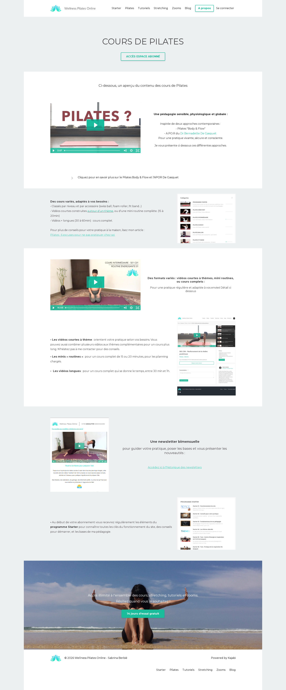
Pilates (129, 8)
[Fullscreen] (137, 150)
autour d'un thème (100, 211)
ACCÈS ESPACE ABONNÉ (143, 56)
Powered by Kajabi (223, 657)
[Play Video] (53, 150)
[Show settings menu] (131, 150)
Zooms (176, 8)
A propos (204, 8)
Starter (116, 8)
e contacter (128, 349)
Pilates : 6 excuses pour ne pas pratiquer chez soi (82, 234)
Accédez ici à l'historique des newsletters (175, 467)
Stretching (161, 8)
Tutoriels (144, 8)
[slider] (92, 150)
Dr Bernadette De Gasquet (198, 133)
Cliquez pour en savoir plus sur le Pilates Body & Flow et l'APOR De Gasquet (128, 177)
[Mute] (125, 150)
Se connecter (225, 8)
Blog (188, 8)
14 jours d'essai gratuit (143, 613)
